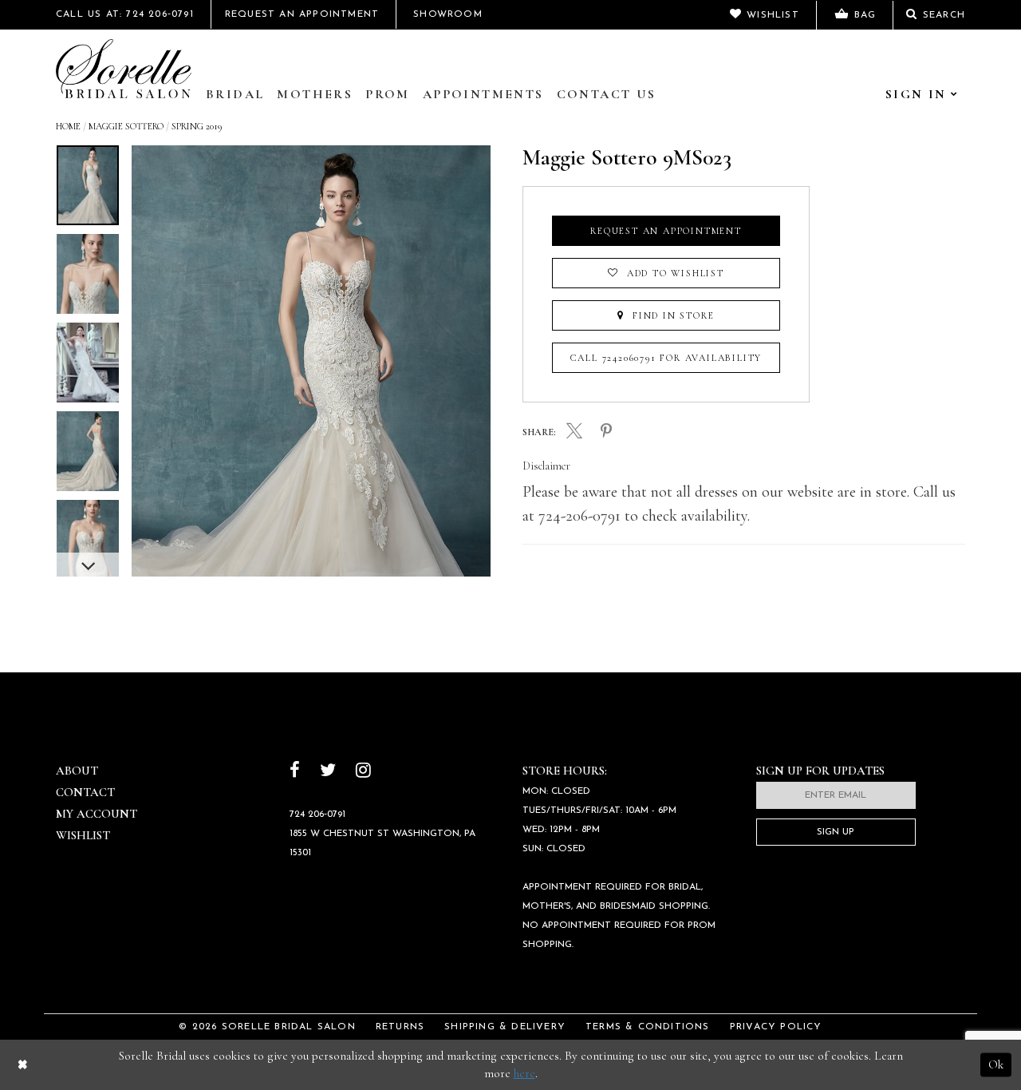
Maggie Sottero (126, 126)
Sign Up (835, 832)
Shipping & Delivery (505, 1027)
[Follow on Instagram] (363, 772)
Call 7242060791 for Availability (666, 357)
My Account (96, 814)
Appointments (483, 94)
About (77, 770)
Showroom (448, 14)
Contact (85, 792)
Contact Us (606, 94)
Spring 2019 (196, 126)
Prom (387, 94)
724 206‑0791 (317, 814)
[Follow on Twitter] (328, 772)
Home (68, 126)
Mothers (315, 94)
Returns (400, 1027)
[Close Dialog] (23, 1065)
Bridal (235, 94)
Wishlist (83, 835)
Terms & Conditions (647, 1027)
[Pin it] (606, 432)
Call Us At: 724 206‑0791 (125, 14)
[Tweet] (574, 432)
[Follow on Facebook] (295, 772)
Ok (995, 1064)
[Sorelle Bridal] (123, 68)
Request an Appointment (666, 230)
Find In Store (671, 315)
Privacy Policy (776, 1027)
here (524, 1073)
